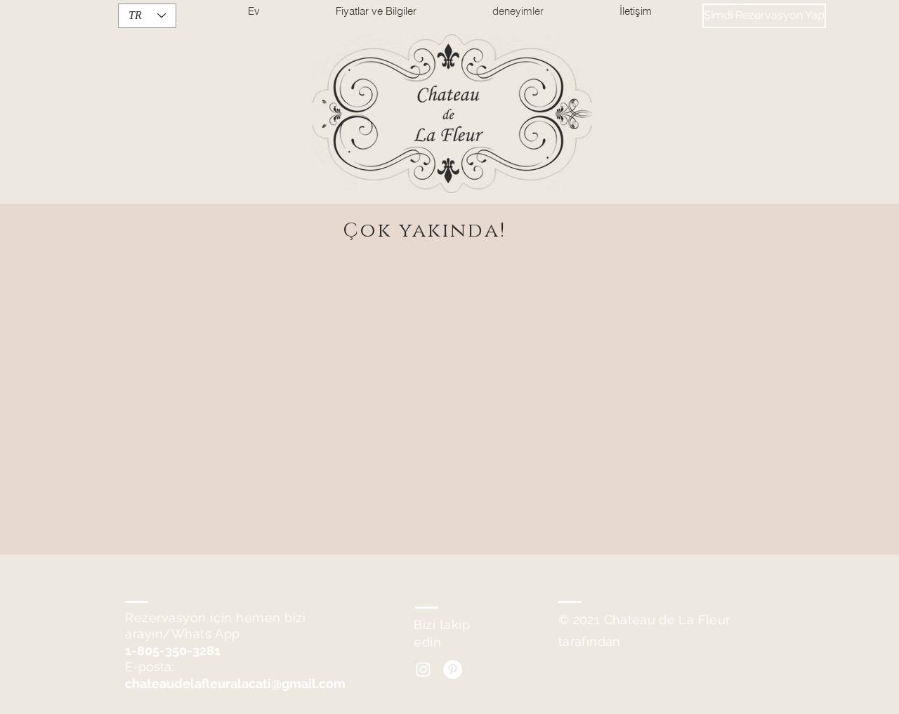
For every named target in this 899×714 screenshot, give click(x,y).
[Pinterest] (452, 669)
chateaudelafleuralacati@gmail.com (235, 683)
